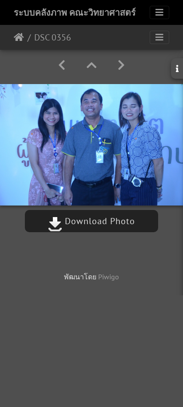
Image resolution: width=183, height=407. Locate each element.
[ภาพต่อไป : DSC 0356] (121, 65)
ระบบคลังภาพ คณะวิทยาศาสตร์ (75, 12)
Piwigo (108, 276)
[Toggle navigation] (159, 12)
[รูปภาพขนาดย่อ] (91, 65)
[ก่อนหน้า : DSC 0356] (62, 65)
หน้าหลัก (19, 37)
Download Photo (98, 221)
